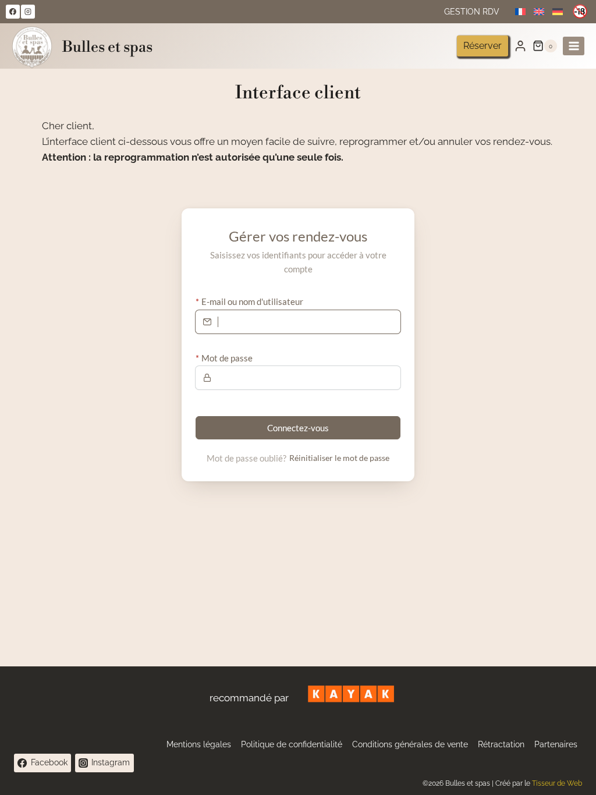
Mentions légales (198, 744)
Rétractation (501, 744)
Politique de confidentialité (291, 744)
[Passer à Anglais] (539, 11)
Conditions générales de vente (410, 744)
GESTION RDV (471, 11)
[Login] (520, 46)
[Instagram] (28, 12)
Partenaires (555, 744)
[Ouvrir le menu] (573, 46)
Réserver (482, 45)
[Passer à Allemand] (557, 11)
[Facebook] (13, 12)
